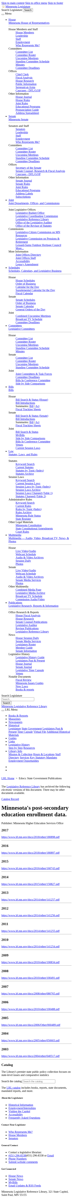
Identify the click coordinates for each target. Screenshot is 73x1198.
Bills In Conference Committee (33, 380)
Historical (14, 725)
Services (24, 757)
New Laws (22, 686)
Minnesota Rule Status (28, 515)
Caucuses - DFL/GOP (28, 90)
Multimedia (15, 534)
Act (37, 406)
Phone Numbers (18, 1158)
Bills (11, 386)
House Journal (24, 96)
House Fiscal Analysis (28, 615)
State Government (32, 728)
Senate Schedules (25, 299)
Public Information (26, 84)
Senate (12, 116)
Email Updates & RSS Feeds (25, 1185)
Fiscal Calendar (24, 293)
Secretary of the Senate (28, 167)
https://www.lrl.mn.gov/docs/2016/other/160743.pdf (30, 868)
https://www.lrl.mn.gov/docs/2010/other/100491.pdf (30, 977)
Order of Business (26, 283)
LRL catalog (14, 1087)
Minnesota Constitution (29, 525)
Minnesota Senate (18, 119)
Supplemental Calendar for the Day (35, 290)
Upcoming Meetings (27, 58)
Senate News (16, 1179)
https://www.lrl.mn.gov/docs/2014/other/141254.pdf (30, 946)
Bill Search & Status (27, 431)
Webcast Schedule (26, 554)
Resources (29, 747)
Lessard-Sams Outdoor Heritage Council (38, 245)
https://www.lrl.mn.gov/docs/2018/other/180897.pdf (30, 852)
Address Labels (24, 193)
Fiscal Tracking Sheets (28, 409)
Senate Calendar (25, 306)
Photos (19, 563)
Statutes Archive (25, 473)
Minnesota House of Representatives (29, 22)
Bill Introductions (25, 402)
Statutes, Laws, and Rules (23, 454)
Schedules (14, 267)
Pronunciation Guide (27, 109)
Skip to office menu (36, 2)
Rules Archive (24, 512)
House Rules (23, 100)
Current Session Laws (28, 447)
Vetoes (19, 444)
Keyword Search (25, 464)
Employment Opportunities (24, 760)
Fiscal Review (24, 679)
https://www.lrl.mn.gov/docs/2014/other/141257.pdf (30, 899)
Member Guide (24, 647)
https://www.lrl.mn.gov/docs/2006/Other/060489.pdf (30, 1024)
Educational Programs (28, 106)
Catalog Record (10, 799)
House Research (25, 80)
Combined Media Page (28, 589)
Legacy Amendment (27, 264)
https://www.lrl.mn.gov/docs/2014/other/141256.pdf (30, 915)
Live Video (22, 551)
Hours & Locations (44, 754)
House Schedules (25, 280)
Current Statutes (24, 467)
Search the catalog (11, 1081)
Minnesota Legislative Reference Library (24, 706)
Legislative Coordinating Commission (37, 216)
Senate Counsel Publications (31, 621)
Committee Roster (26, 55)
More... (20, 248)
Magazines (15, 718)
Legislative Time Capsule (30, 670)
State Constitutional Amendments (34, 528)
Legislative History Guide (30, 657)
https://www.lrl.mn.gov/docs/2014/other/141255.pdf (30, 930)
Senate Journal (24, 180)
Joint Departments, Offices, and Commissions (34, 203)
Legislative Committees (22, 328)
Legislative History (19, 744)
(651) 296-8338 (17, 1155)
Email (50, 1155)
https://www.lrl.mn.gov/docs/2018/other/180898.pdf (30, 837)
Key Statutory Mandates (43, 757)
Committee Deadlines (28, 67)
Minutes (20, 64)
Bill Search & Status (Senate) (32, 415)
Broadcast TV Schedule (29, 319)
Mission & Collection (20, 754)
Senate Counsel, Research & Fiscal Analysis (40, 170)
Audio (32, 551)
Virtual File (39, 731)
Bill (31, 406)
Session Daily (23, 560)
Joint (11, 199)
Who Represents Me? (28, 45)
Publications (15, 602)
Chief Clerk (22, 74)
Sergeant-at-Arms (25, 87)
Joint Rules (22, 103)
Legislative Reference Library (32, 219)
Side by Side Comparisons (30, 383)
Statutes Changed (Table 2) (31, 496)
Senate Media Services (28, 580)
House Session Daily (27, 638)
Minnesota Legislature (17, 6)
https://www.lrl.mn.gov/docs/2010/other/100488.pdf (30, 1009)
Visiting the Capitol (19, 1111)
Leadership (22, 35)
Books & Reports (18, 715)
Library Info (15, 751)
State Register (23, 518)
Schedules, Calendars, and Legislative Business (35, 270)
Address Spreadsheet (27, 113)
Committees (15, 325)
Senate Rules (23, 183)
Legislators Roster (26, 644)
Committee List (24, 51)
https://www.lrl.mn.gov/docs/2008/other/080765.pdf (30, 993)
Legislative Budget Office (30, 212)
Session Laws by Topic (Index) (33, 486)
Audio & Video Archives (30, 557)
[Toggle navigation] (2, 14)
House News (16, 1175)
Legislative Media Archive (30, 592)
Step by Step (16, 747)
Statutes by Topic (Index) (30, 470)
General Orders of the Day (30, 309)
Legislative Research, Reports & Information (33, 605)
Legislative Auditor (26, 625)
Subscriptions (23, 196)
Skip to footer (55, 2)
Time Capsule (25, 731)
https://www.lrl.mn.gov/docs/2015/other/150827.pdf (30, 884)
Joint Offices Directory (28, 254)
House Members (25, 32)
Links (12, 741)
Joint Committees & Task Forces (34, 373)
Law (11, 451)
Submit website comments (23, 1161)
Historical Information (21, 1104)
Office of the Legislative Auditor (34, 222)
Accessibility (23, 261)
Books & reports (25, 689)
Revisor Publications (27, 628)
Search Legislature (11, 9)
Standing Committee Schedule (32, 61)
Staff (18, 38)
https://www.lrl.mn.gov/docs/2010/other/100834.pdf (30, 962)
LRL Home (7, 778)
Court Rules (22, 531)
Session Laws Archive (28, 489)
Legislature (15, 728)
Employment (23, 42)
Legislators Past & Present (30, 660)
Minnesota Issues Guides (29, 683)
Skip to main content (12, 2)
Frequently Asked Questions (24, 1117)
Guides (12, 738)
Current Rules (23, 505)
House (12, 19)
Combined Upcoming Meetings (33, 315)
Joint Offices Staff (26, 257)
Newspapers (15, 722)
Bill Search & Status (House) (32, 399)
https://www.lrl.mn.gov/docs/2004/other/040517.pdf (30, 1056)
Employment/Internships (22, 1108)
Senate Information (26, 650)
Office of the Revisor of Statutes (34, 225)
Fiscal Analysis (24, 77)
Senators (20, 129)
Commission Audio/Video (30, 599)
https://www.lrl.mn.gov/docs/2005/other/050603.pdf (30, 1040)
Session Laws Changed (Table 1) (34, 493)
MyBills (20, 435)
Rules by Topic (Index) (28, 509)
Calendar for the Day (27, 286)
